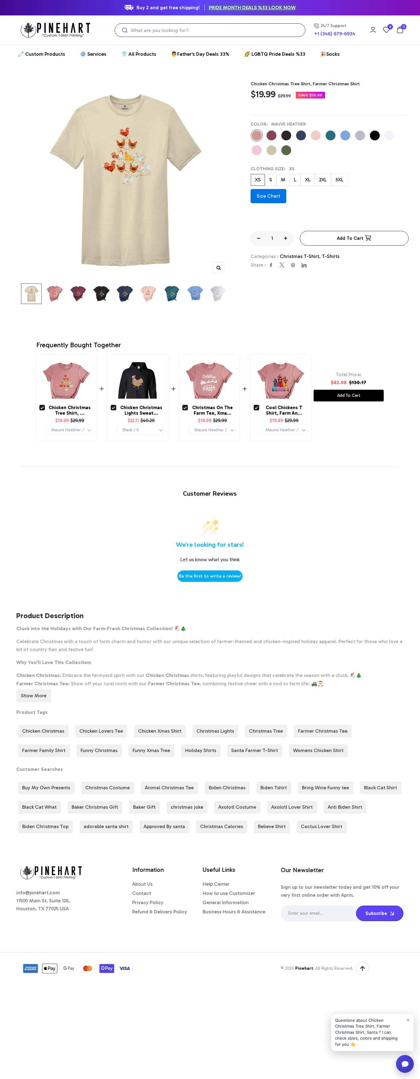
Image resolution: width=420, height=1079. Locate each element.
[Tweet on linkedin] (304, 265)
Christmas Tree (266, 731)
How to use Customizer (229, 893)
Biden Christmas (227, 788)
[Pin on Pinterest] (293, 265)
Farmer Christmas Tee (322, 731)
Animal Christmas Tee (169, 788)
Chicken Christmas (43, 731)
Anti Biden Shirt (345, 807)
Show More (33, 696)
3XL (339, 180)
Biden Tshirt (273, 788)
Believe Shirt (272, 826)
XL (308, 180)
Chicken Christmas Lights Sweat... (141, 410)
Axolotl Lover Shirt (292, 807)
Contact (141, 893)
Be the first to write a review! (210, 576)
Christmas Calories (221, 826)
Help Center (216, 884)
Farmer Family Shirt (43, 750)
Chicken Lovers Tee (101, 731)
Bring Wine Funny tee (325, 788)
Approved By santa (164, 826)
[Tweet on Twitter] (281, 265)
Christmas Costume (107, 788)
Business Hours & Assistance (234, 912)
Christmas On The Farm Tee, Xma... (212, 410)
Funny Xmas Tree (151, 750)
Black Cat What (39, 807)
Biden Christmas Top (45, 826)
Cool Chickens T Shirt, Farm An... (284, 410)
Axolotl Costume (237, 807)
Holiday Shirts (200, 750)
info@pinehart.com (38, 893)
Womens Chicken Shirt (318, 750)
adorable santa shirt (106, 826)
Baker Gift (144, 807)
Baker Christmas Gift (95, 807)
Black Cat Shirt (380, 788)
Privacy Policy (147, 902)
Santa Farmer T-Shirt (254, 750)
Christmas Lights (215, 731)
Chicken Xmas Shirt (159, 731)
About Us (142, 884)
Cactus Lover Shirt (321, 826)
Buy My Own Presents (46, 788)
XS (258, 180)
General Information (226, 902)
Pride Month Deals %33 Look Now (252, 7)
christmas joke (187, 807)
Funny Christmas (99, 750)
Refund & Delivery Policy (159, 912)
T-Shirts (330, 256)
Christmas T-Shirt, (301, 256)
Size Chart (268, 196)
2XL (323, 180)
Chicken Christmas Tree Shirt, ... (70, 410)
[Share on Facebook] (270, 265)
